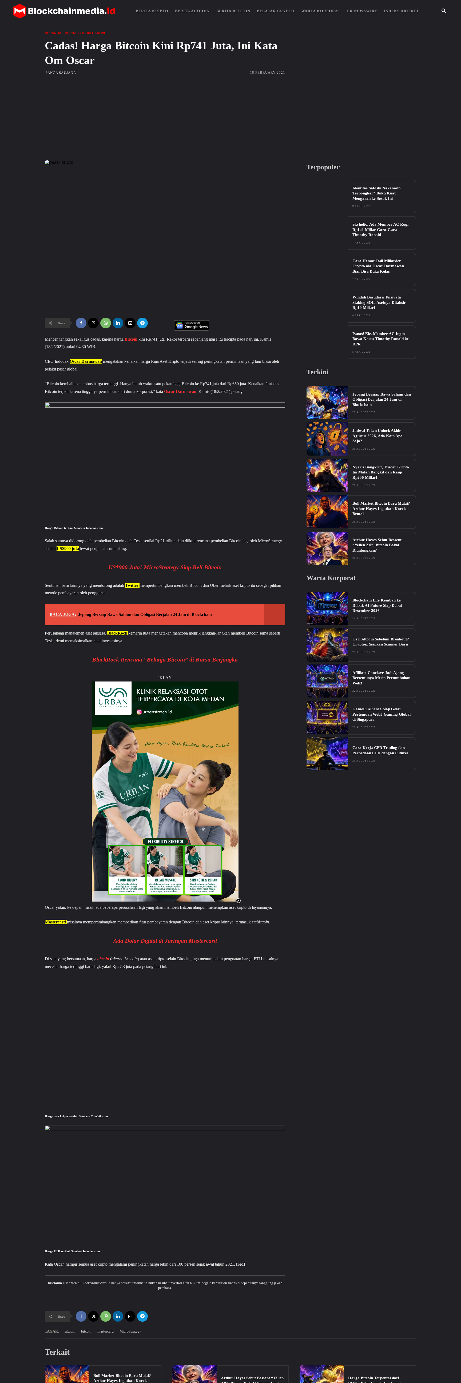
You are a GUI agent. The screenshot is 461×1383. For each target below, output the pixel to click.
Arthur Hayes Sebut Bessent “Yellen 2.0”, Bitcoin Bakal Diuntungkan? (377, 545)
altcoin (70, 1331)
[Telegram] (142, 323)
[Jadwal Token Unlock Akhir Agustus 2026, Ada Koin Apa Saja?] (327, 439)
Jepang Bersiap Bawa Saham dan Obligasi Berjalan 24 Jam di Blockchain (381, 399)
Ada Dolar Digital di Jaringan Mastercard (165, 940)
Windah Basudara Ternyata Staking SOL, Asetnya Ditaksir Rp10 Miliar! (379, 302)
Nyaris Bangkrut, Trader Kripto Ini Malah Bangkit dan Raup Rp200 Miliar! (380, 472)
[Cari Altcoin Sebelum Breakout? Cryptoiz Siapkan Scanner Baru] (327, 645)
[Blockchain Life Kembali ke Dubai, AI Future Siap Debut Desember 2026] (327, 608)
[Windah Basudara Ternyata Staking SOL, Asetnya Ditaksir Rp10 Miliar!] (327, 305)
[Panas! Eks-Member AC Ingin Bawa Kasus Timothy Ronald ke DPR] (327, 342)
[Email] (130, 323)
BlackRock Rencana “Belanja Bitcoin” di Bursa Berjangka (165, 659)
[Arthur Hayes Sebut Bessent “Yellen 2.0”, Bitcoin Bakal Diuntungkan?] (327, 548)
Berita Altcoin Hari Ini (85, 33)
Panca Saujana (61, 72)
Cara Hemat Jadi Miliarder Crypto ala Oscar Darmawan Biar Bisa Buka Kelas (378, 266)
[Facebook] (81, 323)
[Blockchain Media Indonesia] (64, 11)
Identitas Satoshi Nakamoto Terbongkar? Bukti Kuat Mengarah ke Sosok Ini (376, 193)
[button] (444, 11)
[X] (93, 323)
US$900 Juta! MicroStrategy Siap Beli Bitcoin (165, 567)
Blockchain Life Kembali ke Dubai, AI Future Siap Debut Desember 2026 (377, 605)
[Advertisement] (230, 117)
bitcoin (86, 1331)
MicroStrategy (130, 1331)
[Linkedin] (118, 323)
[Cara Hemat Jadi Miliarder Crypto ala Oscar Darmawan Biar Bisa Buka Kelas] (327, 269)
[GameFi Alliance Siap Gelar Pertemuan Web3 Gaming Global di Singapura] (327, 717)
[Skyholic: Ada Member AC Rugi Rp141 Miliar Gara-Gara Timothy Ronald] (327, 232)
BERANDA (53, 33)
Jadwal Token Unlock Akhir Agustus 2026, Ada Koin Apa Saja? (377, 435)
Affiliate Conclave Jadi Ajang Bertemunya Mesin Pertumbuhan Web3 (381, 678)
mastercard (105, 1331)
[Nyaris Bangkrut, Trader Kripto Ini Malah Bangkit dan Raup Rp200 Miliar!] (327, 475)
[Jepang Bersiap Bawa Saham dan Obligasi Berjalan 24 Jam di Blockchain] (327, 402)
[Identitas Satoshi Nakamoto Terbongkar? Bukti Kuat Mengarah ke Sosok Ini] (327, 196)
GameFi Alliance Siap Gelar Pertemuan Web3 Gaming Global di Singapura (381, 714)
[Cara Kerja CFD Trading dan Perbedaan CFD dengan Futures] (327, 754)
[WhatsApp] (105, 323)
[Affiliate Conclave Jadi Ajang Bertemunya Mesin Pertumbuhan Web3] (327, 681)
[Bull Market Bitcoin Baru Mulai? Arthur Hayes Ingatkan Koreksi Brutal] (327, 511)
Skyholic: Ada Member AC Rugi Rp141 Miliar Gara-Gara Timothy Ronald (380, 229)
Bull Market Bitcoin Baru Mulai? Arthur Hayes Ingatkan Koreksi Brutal (381, 508)
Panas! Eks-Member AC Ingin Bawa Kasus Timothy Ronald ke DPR (380, 339)
